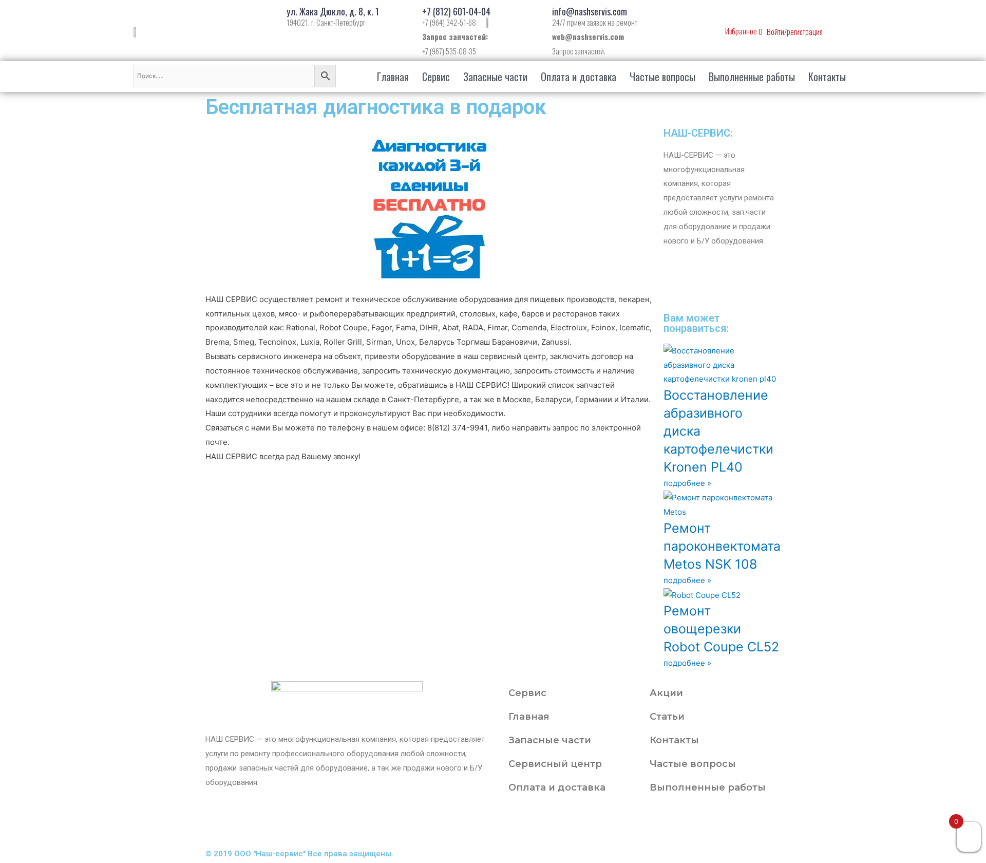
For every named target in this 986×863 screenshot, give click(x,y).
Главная (393, 76)
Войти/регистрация (795, 31)
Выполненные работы (752, 76)
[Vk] (704, 285)
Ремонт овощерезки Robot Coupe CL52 (721, 628)
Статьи (667, 716)
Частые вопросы (662, 76)
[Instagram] (732, 285)
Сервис (436, 76)
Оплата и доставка (578, 76)
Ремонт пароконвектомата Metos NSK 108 (722, 546)
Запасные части (495, 76)
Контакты (827, 76)
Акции (666, 693)
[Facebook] (539, 822)
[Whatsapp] (676, 285)
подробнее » (687, 483)
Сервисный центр (555, 764)
